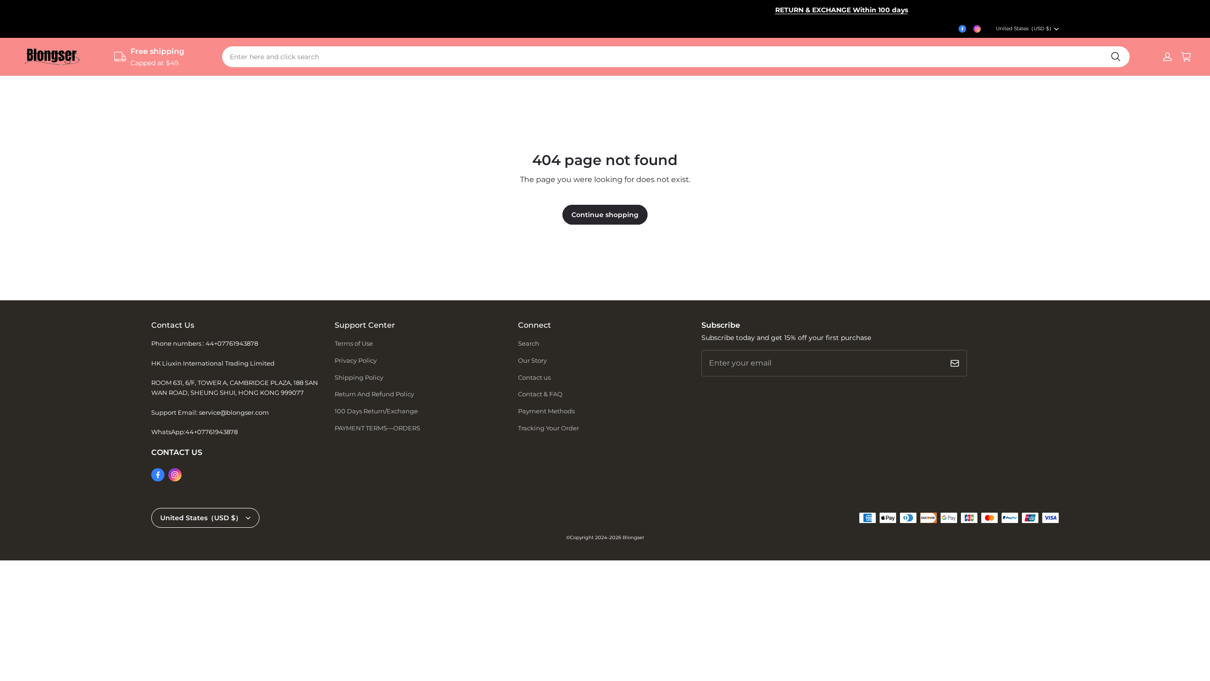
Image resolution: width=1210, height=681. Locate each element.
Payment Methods (546, 411)
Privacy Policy (356, 360)
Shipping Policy (359, 377)
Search (528, 343)
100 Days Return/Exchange (376, 411)
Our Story (532, 360)
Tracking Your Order (548, 428)
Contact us (534, 377)
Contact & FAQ (540, 394)
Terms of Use (354, 343)
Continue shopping (605, 214)
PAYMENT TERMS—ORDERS (377, 428)
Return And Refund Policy (374, 394)
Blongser (633, 537)
